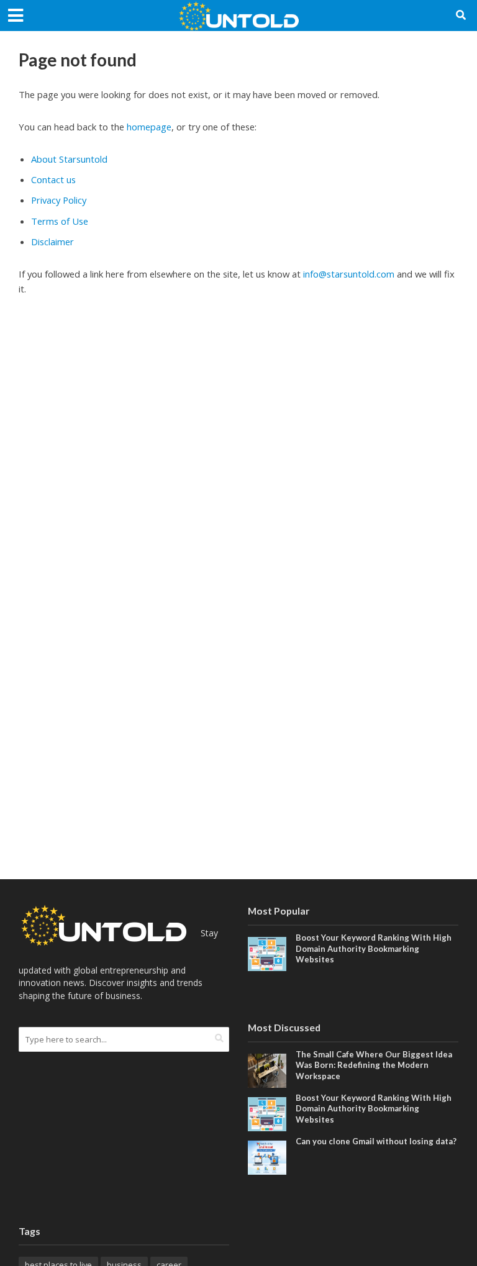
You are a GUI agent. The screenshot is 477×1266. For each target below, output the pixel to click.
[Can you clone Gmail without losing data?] (267, 1156)
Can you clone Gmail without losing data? (376, 1141)
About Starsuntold (69, 159)
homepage (149, 126)
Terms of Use (59, 221)
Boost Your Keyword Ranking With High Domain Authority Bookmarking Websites (374, 948)
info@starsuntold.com (348, 274)
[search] (219, 1038)
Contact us (53, 179)
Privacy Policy (58, 200)
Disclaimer (52, 241)
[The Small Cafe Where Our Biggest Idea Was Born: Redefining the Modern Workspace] (267, 1069)
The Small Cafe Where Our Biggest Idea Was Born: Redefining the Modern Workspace (374, 1065)
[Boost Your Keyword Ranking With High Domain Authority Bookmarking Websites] (267, 953)
